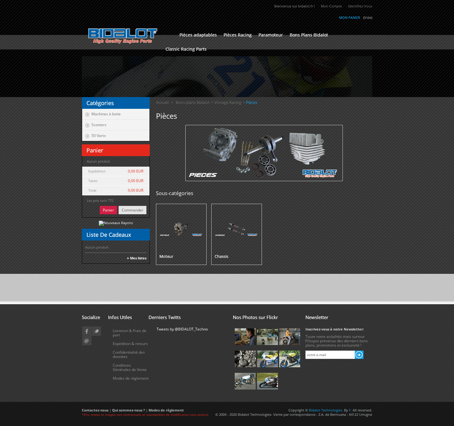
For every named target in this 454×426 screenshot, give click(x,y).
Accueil (162, 102)
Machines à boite (106, 114)
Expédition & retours (130, 343)
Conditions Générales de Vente (130, 367)
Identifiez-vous (360, 6)
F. (351, 410)
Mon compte (331, 6)
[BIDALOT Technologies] (126, 35)
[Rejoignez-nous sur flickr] (245, 336)
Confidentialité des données (129, 354)
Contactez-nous (95, 410)
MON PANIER (349, 17)
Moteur (166, 256)
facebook (86, 331)
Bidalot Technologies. (326, 410)
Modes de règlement (131, 378)
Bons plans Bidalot (193, 102)
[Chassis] (237, 228)
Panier (108, 210)
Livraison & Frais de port (129, 333)
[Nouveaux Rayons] (116, 222)
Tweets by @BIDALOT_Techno (182, 329)
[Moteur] (181, 228)
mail (86, 340)
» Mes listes (136, 258)
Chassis (221, 256)
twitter (96, 331)
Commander (132, 210)
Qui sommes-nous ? (129, 410)
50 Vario (98, 135)
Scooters (99, 124)
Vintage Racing (227, 102)
